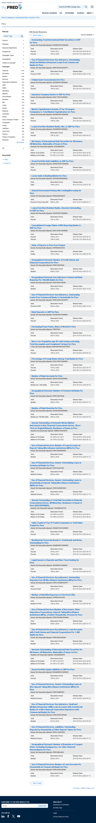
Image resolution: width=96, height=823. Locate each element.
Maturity (5, 94)
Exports (4, 76)
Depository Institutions (9, 82)
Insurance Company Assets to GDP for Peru (51, 94)
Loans (4, 105)
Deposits (5, 111)
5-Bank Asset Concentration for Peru (48, 80)
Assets (4, 108)
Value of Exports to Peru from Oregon (48, 245)
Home (4, 17)
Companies (6, 122)
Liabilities (5, 128)
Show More (20, 142)
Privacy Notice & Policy (61, 817)
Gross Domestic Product (10, 120)
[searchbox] (73, 7)
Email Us (7, 163)
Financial (5, 71)
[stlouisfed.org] (12, 2)
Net (3, 102)
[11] (93, 788)
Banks (4, 88)
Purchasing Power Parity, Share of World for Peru (54, 327)
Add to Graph (37, 35)
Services (5, 79)
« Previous (76, 788)
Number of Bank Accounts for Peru (47, 376)
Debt (4, 85)
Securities (5, 73)
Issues (4, 125)
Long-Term (6, 131)
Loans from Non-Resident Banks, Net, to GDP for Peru (56, 127)
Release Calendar (49, 13)
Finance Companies (8, 137)
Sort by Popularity (86, 35)
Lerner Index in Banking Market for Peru (49, 176)
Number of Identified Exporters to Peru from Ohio (53, 595)
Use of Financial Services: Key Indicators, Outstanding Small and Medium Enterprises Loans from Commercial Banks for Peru (55, 62)
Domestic (5, 140)
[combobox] (73, 7)
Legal (55, 813)
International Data (21, 17)
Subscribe (42, 806)
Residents (5, 91)
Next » (89, 788)
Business (5, 99)
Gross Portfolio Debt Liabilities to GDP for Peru (52, 161)
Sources (80, 13)
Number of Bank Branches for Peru (47, 408)
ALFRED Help (57, 808)
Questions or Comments (61, 805)
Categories (69, 13)
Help (6, 159)
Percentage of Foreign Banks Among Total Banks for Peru (57, 359)
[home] (12, 7)
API (61, 13)
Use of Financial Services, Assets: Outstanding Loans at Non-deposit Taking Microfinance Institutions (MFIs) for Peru (55, 687)
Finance (5, 134)
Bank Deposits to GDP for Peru (45, 312)
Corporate (5, 114)
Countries (32, 17)
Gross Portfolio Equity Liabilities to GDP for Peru (53, 669)
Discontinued (6, 96)
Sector (4, 117)
